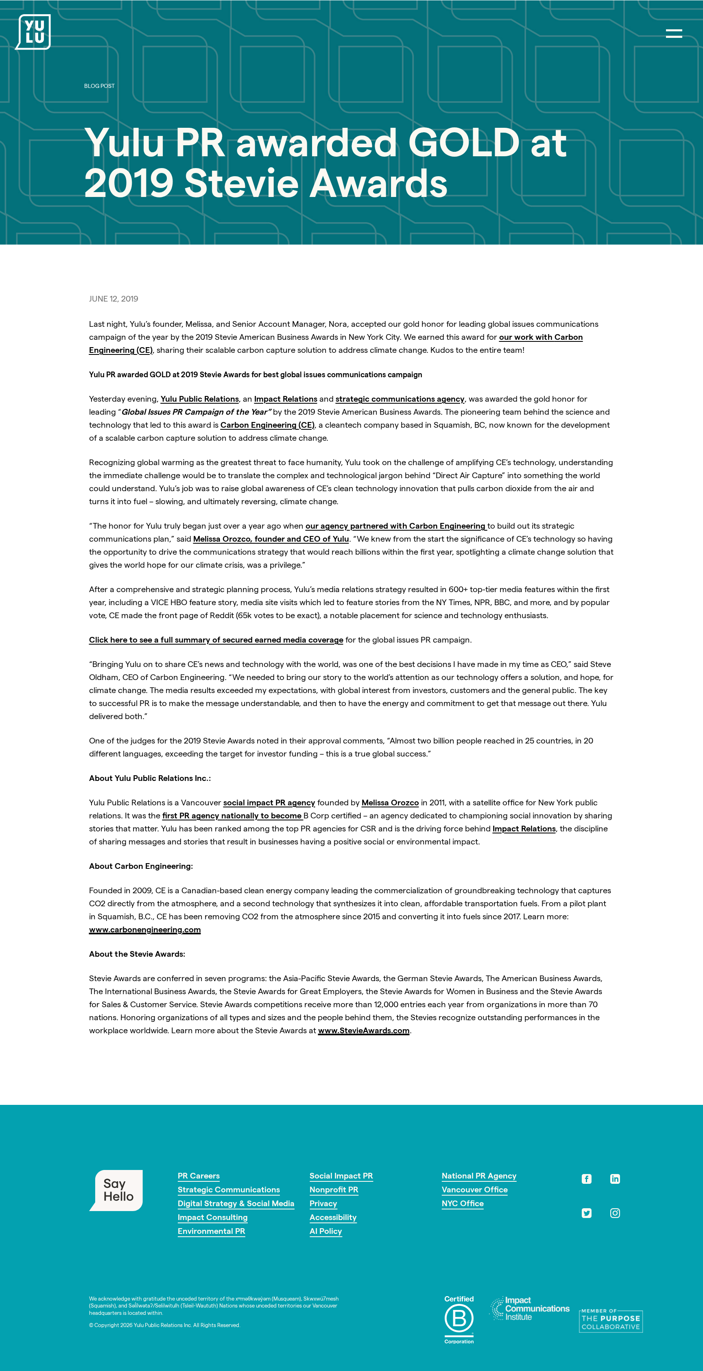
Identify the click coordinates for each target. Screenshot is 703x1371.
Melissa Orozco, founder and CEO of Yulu (271, 540)
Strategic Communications (229, 1191)
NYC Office (463, 1204)
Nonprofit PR (334, 1191)
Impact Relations (285, 400)
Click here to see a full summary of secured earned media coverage (216, 641)
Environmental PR (211, 1232)
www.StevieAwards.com (364, 1032)
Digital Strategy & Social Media (236, 1204)
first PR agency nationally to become (232, 817)
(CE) (267, 426)
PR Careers (199, 1177)
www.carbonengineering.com (145, 931)
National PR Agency (479, 1177)
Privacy (323, 1204)
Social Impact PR (341, 1177)
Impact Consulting (213, 1218)
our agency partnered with (396, 527)
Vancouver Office (475, 1191)
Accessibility (333, 1218)
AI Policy (326, 1232)
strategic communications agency (400, 400)
